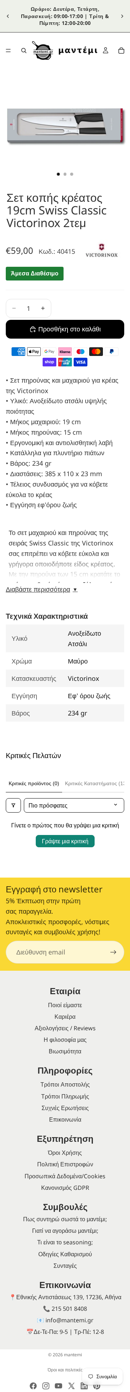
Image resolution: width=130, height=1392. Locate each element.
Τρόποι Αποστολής (65, 1084)
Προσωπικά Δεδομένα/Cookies (65, 1176)
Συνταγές (65, 1266)
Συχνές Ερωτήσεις (65, 1108)
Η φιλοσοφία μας (65, 1040)
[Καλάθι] (121, 50)
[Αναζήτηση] (24, 50)
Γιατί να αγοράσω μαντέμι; (65, 1231)
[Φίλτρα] (13, 805)
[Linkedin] (84, 1386)
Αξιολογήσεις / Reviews (65, 1028)
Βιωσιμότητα (65, 1051)
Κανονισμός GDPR (65, 1188)
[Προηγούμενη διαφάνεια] (8, 16)
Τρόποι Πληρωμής (65, 1096)
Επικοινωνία (65, 1119)
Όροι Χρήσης (65, 1153)
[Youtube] (58, 1386)
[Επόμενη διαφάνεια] (122, 16)
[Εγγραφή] (113, 952)
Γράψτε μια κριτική (65, 841)
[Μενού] (8, 50)
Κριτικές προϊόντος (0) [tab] (34, 783)
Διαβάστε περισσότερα (42, 589)
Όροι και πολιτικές (65, 1370)
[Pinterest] (96, 1386)
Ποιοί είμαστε (65, 1005)
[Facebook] (33, 1386)
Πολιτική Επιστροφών (65, 1164)
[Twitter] (71, 1386)
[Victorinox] (102, 250)
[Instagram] (46, 1386)
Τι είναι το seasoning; (65, 1242)
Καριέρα (65, 1017)
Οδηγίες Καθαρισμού (65, 1254)
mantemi (73, 1355)
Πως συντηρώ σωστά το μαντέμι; (65, 1219)
